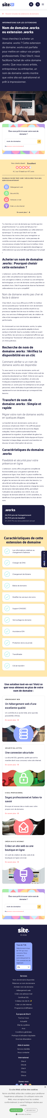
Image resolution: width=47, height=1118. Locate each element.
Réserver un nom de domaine (23, 983)
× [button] (45, 1087)
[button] (23, 1114)
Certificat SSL (23, 997)
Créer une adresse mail (23, 994)
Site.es (23, 1075)
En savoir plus (10, 720)
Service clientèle (23, 1049)
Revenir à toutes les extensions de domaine (22, 14)
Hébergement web (23, 990)
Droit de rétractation (23, 1039)
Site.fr (23, 1068)
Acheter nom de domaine (23, 987)
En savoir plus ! (22, 212)
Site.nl (23, 1061)
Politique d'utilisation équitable (23, 1035)
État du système (23, 1025)
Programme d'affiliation (23, 1008)
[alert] (23, 1101)
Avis (23, 1028)
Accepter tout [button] (16, 1110)
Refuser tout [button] (31, 1110)
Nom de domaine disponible (23, 980)
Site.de (23, 1065)
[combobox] (23, 967)
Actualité (23, 1021)
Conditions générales (23, 1032)
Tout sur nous (23, 1018)
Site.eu (23, 1072)
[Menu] (43, 4)
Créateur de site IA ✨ (23, 1001)
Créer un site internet (23, 1004)
